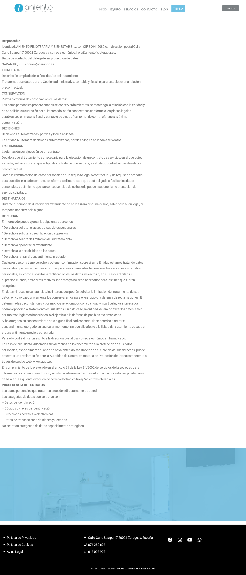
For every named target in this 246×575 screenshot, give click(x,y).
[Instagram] (179, 539)
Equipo (115, 9)
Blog (164, 9)
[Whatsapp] (199, 539)
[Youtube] (189, 539)
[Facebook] (170, 539)
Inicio (103, 9)
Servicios (131, 9)
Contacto (149, 9)
